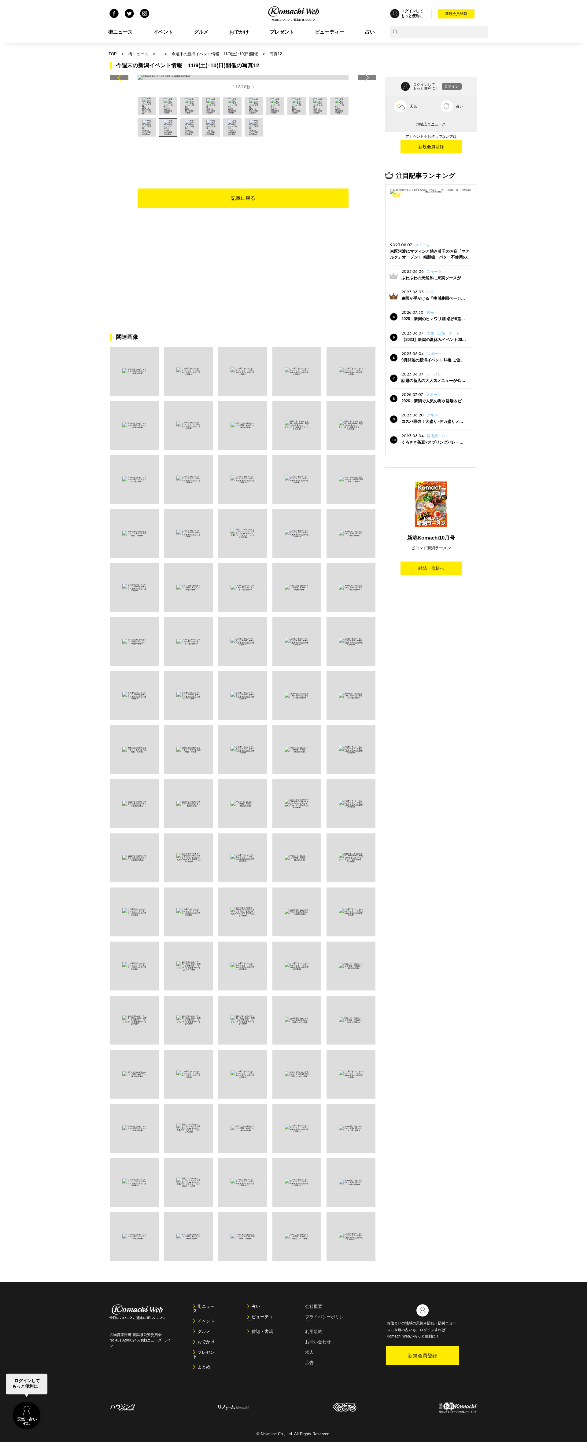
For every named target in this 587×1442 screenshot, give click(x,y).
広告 (309, 1362)
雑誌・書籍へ (431, 568)
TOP (113, 54)
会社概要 (313, 1306)
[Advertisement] (243, 153)
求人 (309, 1352)
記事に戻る (243, 198)
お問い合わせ (318, 1341)
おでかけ (239, 32)
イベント (163, 32)
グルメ (201, 32)
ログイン (451, 86)
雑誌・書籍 (262, 1331)
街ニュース (120, 32)
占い (370, 32)
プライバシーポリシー (324, 1318)
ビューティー (329, 32)
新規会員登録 (456, 14)
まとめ (204, 1366)
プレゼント (282, 32)
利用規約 (313, 1331)
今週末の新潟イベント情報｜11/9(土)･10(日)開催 (215, 54)
